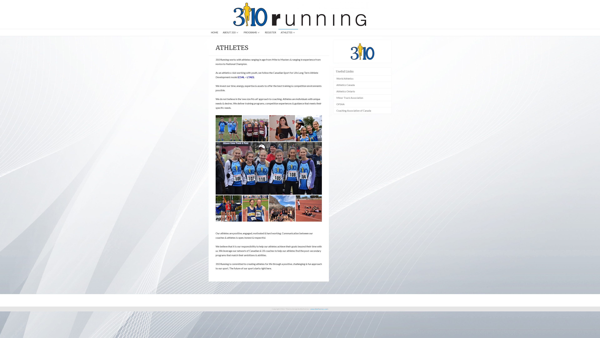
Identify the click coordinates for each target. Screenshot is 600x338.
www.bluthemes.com (319, 309)
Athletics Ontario (345, 91)
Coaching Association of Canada (353, 110)
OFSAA (340, 104)
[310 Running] (300, 14)
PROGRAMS (250, 32)
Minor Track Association (349, 97)
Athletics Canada (345, 84)
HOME (214, 32)
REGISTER (270, 32)
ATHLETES (286, 32)
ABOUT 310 (229, 32)
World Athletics (344, 78)
